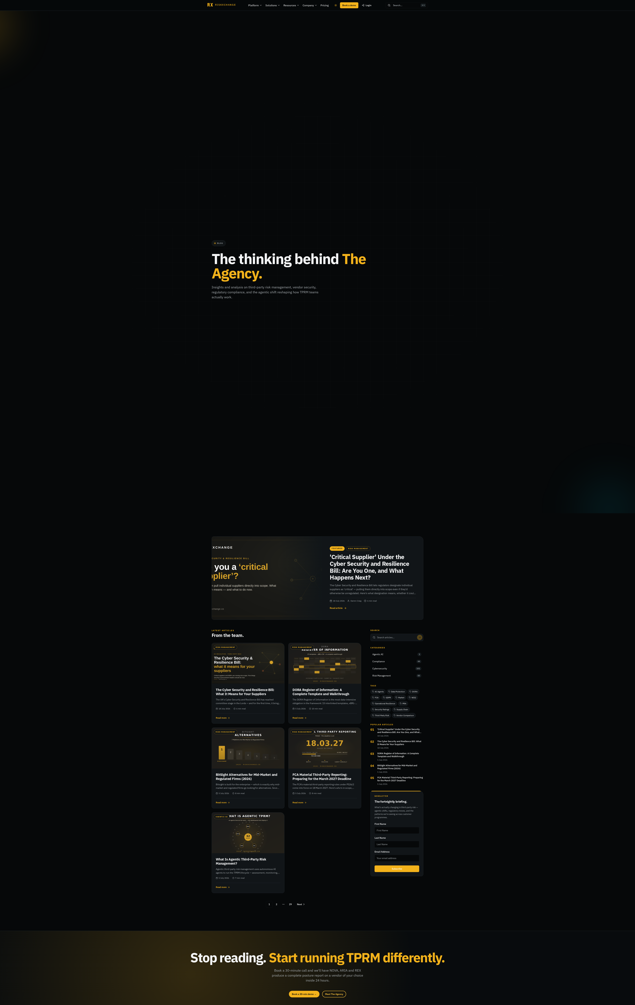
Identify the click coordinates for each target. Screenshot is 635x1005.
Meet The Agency (334, 994)
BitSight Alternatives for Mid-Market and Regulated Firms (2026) (397, 767)
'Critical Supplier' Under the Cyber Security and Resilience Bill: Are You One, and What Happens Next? (398, 731)
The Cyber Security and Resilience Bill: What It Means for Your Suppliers (399, 743)
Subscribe (397, 868)
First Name (380, 823)
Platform (253, 5)
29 (290, 904)
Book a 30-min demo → (304, 994)
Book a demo (349, 5)
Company (308, 5)
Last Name (380, 837)
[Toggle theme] (336, 5)
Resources (289, 5)
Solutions (271, 5)
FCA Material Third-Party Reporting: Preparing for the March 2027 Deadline (400, 779)
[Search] (419, 637)
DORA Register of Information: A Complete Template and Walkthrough (398, 755)
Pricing (324, 5)
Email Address (382, 851)
